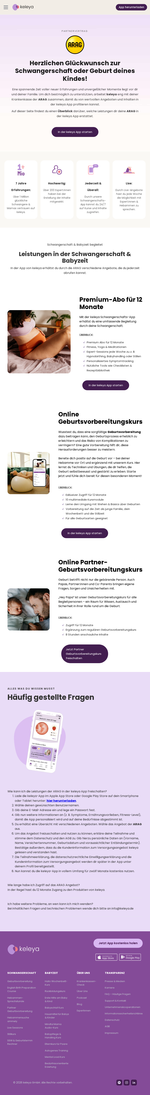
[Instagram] (127, 1082)
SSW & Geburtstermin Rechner (20, 1042)
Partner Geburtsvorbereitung (19, 1009)
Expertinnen (84, 1010)
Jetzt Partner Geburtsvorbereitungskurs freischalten (83, 653)
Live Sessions (15, 1027)
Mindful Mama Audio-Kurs (53, 1026)
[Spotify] (119, 1082)
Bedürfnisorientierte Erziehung (56, 1065)
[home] (22, 7)
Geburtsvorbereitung (19, 981)
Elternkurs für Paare (56, 1044)
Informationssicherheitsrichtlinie (124, 1013)
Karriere (110, 987)
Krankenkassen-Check (86, 983)
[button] (6, 7)
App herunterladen (131, 7)
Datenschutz (112, 1019)
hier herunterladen (61, 801)
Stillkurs (11, 1034)
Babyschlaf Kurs (54, 1007)
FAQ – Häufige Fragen (118, 994)
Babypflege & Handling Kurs (53, 1035)
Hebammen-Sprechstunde (15, 999)
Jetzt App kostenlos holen (118, 943)
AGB (107, 1026)
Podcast (82, 997)
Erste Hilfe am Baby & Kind (56, 999)
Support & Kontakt (115, 1000)
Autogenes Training (56, 1050)
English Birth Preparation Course (21, 989)
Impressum (111, 1033)
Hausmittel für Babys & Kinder (57, 1016)
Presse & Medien (115, 981)
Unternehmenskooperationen (122, 1007)
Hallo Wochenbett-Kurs (56, 983)
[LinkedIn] (134, 1082)
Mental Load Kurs (55, 1057)
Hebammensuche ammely (18, 1019)
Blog (79, 1004)
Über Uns (82, 991)
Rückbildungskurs (55, 991)
